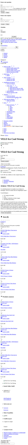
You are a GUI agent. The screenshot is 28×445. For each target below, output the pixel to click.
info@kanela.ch (7, 398)
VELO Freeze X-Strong (6, 276)
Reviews (6, 182)
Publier (7, 12)
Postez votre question (6, 212)
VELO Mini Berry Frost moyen (8, 236)
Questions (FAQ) (8, 436)
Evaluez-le (3, 166)
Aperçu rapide (5, 233)
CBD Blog (6, 435)
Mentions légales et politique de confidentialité (14, 432)
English (5, 54)
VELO (6, 135)
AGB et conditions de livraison (11, 434)
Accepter (3, 32)
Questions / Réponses (9, 181)
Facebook (6, 407)
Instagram (6, 410)
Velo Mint (3, 249)
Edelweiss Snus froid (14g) (7, 321)
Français (6, 56)
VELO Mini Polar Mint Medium (8, 262)
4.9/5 (5, 126)
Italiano (5, 57)
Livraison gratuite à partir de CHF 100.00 (13, 40)
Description (6, 180)
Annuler (2, 12)
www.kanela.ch (7, 399)
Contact (15, 42)
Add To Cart (4, 231)
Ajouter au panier (5, 161)
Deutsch (5, 53)
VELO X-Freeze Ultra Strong (8, 289)
